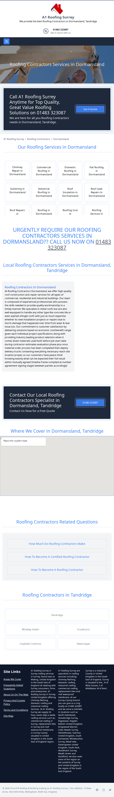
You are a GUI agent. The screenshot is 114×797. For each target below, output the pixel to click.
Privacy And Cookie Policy (14, 702)
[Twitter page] (110, 789)
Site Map (8, 716)
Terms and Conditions (16, 710)
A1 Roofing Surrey (58, 17)
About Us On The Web (16, 694)
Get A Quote (90, 109)
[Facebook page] (97, 789)
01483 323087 (90, 402)
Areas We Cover (12, 679)
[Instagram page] (103, 789)
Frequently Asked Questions (13, 687)
